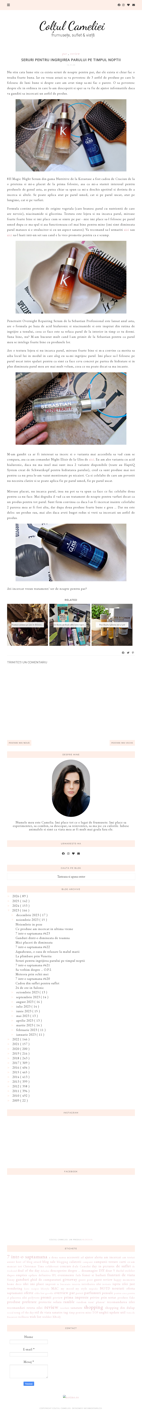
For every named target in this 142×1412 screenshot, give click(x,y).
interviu (76, 1284)
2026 (16, 896)
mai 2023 (23, 1016)
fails (78, 1275)
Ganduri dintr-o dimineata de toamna (43, 938)
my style (81, 1288)
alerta (99, 1257)
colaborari (52, 1266)
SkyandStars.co (93, 1408)
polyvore (34, 1297)
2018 (16, 1058)
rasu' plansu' (96, 1302)
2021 (16, 1044)
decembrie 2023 (28, 915)
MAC (55, 1288)
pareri (79, 1293)
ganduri (22, 1279)
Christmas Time (33, 1266)
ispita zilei (120, 1284)
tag (66, 1312)
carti (122, 1262)
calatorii (75, 1262)
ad (82, 1257)
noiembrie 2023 (27, 920)
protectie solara (50, 1302)
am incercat (112, 1257)
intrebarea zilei (91, 1284)
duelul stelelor (125, 1271)
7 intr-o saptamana (27, 1256)
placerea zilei (18, 1297)
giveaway (70, 1279)
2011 (16, 1091)
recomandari (16, 1308)
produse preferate (22, 1301)
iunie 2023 (24, 1011)
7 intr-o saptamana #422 (33, 947)
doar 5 (110, 1271)
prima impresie (76, 1297)
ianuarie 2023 (26, 1035)
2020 (16, 1049)
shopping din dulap (120, 1308)
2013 (16, 1082)
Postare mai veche (122, 743)
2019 (16, 1053)
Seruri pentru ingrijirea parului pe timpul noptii (50, 961)
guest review (103, 1280)
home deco (14, 1284)
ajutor (89, 1257)
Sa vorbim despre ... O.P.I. (34, 970)
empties (21, 1275)
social (10, 1312)
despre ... (74, 1271)
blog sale (49, 1262)
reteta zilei (35, 1308)
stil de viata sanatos (49, 1312)
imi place (37, 1284)
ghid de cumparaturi (45, 1280)
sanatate (76, 1308)
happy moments (124, 1280)
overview (61, 1292)
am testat (128, 1257)
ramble (69, 1301)
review (75, 54)
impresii (51, 1284)
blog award (34, 1262)
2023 (16, 910)
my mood (67, 1288)
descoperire (58, 1271)
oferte (28, 1292)
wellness (23, 1317)
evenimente (66, 1275)
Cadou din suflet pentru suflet (37, 983)
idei (26, 1284)
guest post (86, 1280)
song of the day (24, 1312)
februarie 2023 (27, 1030)
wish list (35, 1317)
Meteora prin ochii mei (32, 974)
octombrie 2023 (28, 992)
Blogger (87, 1239)
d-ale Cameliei (81, 1266)
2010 (16, 1096)
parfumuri (92, 1292)
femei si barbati (94, 1275)
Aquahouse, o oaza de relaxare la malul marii (48, 952)
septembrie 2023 (28, 997)
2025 (16, 901)
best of (21, 1262)
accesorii (73, 1257)
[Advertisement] (71, 1208)
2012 (16, 1086)
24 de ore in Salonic (30, 988)
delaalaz (45, 1270)
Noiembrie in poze (29, 924)
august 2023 (25, 1002)
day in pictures (103, 1266)
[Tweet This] (128, 653)
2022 (16, 1039)
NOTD (105, 1288)
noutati (118, 1288)
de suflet (123, 1265)
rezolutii (64, 1307)
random (82, 1302)
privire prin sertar (103, 1297)
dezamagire (90, 1271)
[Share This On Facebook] (123, 653)
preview (58, 1297)
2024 (16, 906)
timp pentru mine (80, 1312)
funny (11, 1280)
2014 (16, 1077)
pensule (107, 1293)
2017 (16, 1063)
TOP (95, 1312)
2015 (16, 1072)
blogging (62, 1262)
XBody (56, 1317)
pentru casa (120, 1293)
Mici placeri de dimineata (34, 942)
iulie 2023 (24, 1006)
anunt (11, 1262)
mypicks (93, 1288)
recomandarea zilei (121, 1302)
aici (126, 230)
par (65, 54)
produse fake (126, 1297)
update (114, 1312)
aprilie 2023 (25, 1020)
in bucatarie (64, 1284)
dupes (11, 1275)
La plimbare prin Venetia (34, 956)
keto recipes (31, 1288)
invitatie (106, 1284)
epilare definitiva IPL (42, 1275)
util (123, 1312)
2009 (16, 1100)
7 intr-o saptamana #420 (33, 979)
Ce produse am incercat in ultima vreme (44, 929)
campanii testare (106, 1262)
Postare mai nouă (19, 743)
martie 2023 (25, 1025)
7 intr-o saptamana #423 (33, 933)
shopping (93, 1307)
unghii (104, 1312)
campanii (88, 1261)
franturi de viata (121, 1274)
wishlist (47, 1317)
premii (46, 1297)
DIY (102, 1271)
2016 (16, 1067)
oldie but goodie (44, 1293)
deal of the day (29, 1271)
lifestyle (45, 1288)
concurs (65, 1266)
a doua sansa (57, 1257)
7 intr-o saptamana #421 (33, 965)
